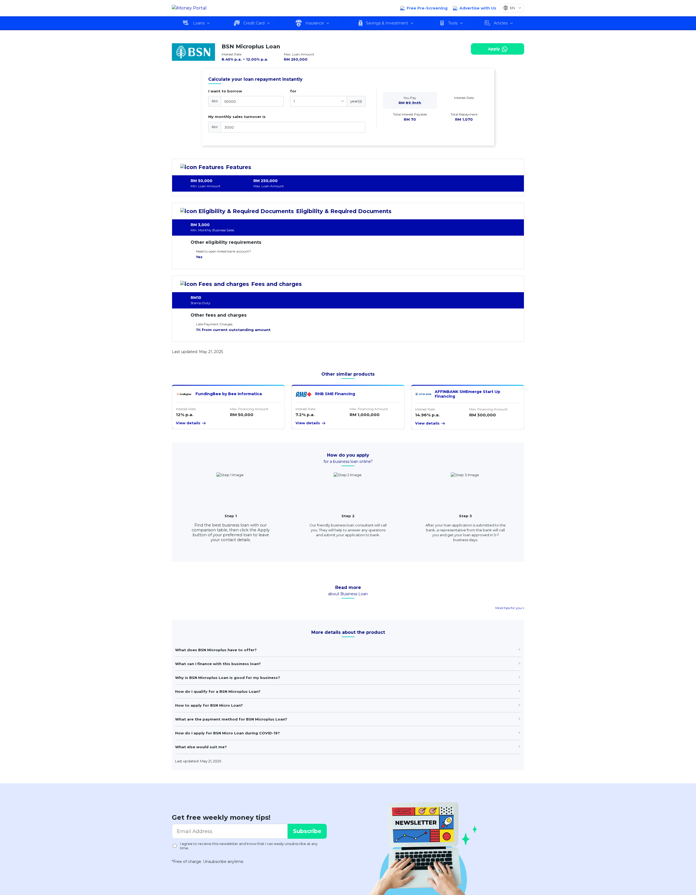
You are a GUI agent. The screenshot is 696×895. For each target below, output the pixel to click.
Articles (501, 23)
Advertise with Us (477, 8)
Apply (494, 48)
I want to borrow (225, 91)
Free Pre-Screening (427, 8)
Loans (198, 23)
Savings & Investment (387, 23)
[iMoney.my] (189, 8)
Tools (453, 23)
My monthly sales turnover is (237, 116)
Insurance (314, 23)
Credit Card (254, 23)
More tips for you (509, 608)
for (293, 91)
